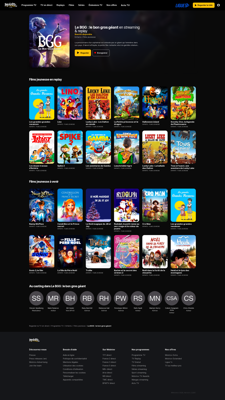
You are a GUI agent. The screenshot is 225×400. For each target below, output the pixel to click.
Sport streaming (139, 372)
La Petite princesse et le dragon (126, 123)
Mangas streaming (140, 379)
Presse (32, 355)
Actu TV (135, 383)
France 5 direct (109, 365)
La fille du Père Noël (67, 270)
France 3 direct (109, 362)
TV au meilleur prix (173, 365)
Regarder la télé (205, 5)
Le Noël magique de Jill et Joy (98, 225)
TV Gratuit (136, 362)
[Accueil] (10, 5)
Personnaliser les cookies (74, 372)
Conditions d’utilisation (73, 369)
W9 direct (106, 376)
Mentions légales (70, 362)
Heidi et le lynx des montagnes (180, 271)
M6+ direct (107, 369)
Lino (59, 122)
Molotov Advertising (38, 362)
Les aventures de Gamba (98, 166)
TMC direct (107, 379)
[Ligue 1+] (182, 5)
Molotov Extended (173, 358)
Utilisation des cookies (73, 365)
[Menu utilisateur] (218, 5)
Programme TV (138, 355)
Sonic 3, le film (36, 270)
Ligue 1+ (169, 362)
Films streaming (139, 365)
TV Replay (136, 358)
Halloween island (150, 122)
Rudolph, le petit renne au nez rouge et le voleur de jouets (126, 226)
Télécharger (68, 376)
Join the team (35, 365)
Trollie (89, 270)
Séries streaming (139, 369)
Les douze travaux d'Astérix (38, 167)
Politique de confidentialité (75, 358)
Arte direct (107, 372)
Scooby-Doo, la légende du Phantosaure (182, 123)
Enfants (78, 37)
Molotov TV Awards (140, 376)
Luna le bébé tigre (123, 166)
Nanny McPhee (36, 224)
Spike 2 (61, 166)
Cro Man (146, 224)
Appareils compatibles (73, 379)
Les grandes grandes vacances (39, 123)
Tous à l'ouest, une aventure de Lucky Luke (182, 167)
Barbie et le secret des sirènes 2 (125, 271)
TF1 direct (107, 355)
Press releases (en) (38, 358)
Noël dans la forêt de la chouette (153, 271)
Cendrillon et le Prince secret (68, 225)
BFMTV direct (108, 383)
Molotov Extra (171, 355)
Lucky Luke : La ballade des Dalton (153, 167)
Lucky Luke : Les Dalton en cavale (97, 123)
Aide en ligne (68, 355)
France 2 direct (109, 358)
